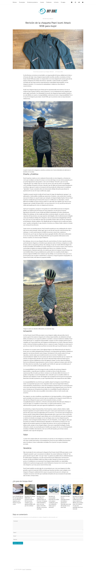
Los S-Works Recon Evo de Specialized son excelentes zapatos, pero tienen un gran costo (18, 500)
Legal (23, 569)
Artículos (56, 2)
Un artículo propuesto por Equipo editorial (43, 71)
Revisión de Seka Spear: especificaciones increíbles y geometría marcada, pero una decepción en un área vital (66, 501)
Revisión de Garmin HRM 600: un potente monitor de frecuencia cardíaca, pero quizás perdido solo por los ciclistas (30, 501)
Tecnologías (22, 2)
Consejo (42, 2)
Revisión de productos (32, 2)
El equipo (63, 2)
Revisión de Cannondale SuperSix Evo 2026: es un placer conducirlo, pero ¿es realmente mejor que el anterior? (54, 501)
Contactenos (28, 569)
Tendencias (49, 2)
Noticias (15, 2)
